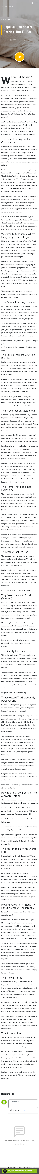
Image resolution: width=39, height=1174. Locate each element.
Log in (23, 1110)
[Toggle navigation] (36, 3)
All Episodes (9, 6)
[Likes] (2, 40)
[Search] (32, 3)
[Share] (24, 40)
